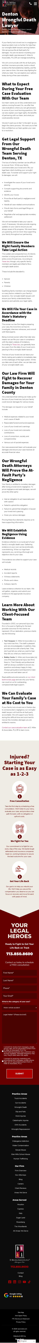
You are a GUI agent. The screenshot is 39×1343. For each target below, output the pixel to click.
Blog (20, 1276)
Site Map (21, 1312)
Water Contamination (20, 1145)
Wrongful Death (20, 1107)
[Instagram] (19, 1281)
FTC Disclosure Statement (21, 1319)
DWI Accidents (21, 1125)
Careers (21, 1184)
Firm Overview (20, 1171)
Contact (21, 1273)
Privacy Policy (20, 1322)
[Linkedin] (14, 1281)
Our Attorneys (20, 1175)
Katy (20, 1213)
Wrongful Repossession (20, 1129)
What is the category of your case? (16, 1002)
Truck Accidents (20, 1098)
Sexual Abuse (20, 1150)
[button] (13, 1295)
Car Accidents (20, 1103)
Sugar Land (20, 1218)
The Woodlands (20, 1226)
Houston (20, 1204)
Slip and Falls (20, 1112)
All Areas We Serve (20, 1231)
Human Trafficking (21, 1159)
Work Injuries (20, 1116)
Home (4, 29)
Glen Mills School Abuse (20, 1154)
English (23, 1341)
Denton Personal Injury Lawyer (20, 29)
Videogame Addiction (20, 1141)
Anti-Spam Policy (21, 1316)
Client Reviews (20, 1188)
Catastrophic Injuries (20, 1120)
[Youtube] (24, 1281)
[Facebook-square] (9, 1281)
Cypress (20, 1209)
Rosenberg (20, 1222)
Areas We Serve (20, 1193)
